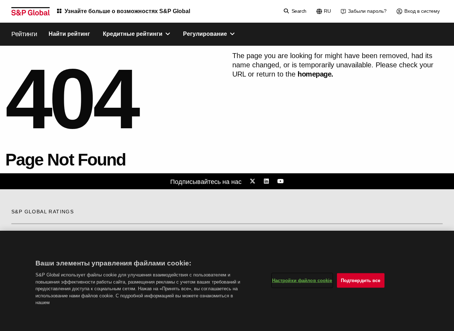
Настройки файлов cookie (302, 280)
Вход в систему (422, 11)
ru (327, 11)
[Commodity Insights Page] (253, 181)
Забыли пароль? (367, 11)
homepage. (315, 74)
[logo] (30, 11)
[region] (227, 281)
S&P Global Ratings (42, 211)
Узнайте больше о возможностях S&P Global (127, 11)
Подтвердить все (361, 280)
